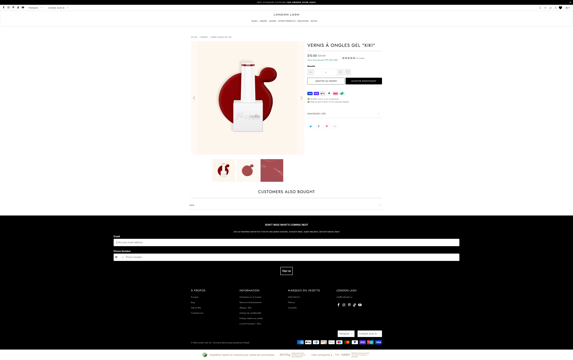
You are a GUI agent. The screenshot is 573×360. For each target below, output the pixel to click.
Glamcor (291, 302)
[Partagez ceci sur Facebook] (318, 126)
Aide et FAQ (196, 307)
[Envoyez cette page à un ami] (335, 126)
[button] (255, 21)
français (34, 8)
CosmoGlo (292, 307)
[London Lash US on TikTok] (18, 7)
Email (117, 236)
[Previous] (194, 98)
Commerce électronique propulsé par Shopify (230, 342)
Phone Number (122, 251)
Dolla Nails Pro (294, 297)
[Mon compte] (556, 8)
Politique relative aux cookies (251, 318)
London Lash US (204, 342)
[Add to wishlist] (348, 72)
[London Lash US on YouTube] (22, 7)
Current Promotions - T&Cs (250, 323)
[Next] (301, 98)
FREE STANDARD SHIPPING (286, 2)
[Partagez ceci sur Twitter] (310, 126)
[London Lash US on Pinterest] (13, 7)
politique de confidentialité (250, 313)
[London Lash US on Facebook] (3, 7)
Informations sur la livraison (250, 297)
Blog (193, 302)
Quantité (311, 66)
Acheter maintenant (363, 80)
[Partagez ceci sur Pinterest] (327, 126)
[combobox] (119, 257)
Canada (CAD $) (56, 8)
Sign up (286, 271)
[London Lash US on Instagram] (8, 7)
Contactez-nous (197, 313)
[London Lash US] (286, 14)
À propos (194, 297)
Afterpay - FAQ (245, 307)
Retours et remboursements (250, 302)
